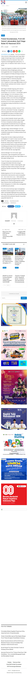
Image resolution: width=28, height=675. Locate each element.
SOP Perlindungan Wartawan (14, 666)
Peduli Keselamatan (5, 202)
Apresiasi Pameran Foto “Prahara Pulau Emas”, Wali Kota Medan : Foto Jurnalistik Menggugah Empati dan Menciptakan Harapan (14, 654)
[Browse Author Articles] (14, 216)
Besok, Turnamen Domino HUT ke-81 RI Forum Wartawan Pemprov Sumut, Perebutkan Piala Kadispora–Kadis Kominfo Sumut (12, 642)
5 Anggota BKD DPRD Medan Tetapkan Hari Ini (20, 233)
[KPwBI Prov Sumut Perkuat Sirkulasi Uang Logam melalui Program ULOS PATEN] (8, 270)
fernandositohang (17, 672)
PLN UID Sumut (13, 202)
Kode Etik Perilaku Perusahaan (14, 664)
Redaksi (10, 662)
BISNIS (3, 35)
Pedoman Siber (16, 662)
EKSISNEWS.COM (5, 54)
